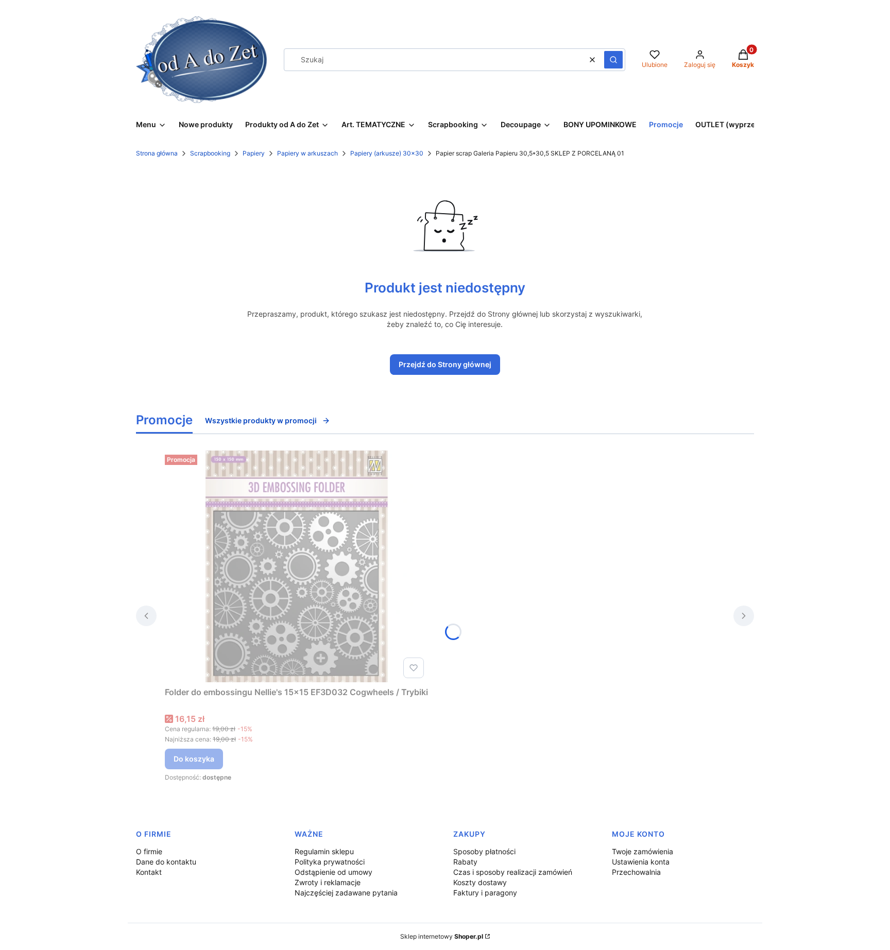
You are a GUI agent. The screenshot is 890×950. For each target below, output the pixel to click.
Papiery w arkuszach (307, 153)
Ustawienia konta (641, 861)
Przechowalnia (636, 872)
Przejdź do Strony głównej (445, 364)
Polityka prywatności (330, 861)
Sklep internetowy (441, 936)
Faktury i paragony (485, 892)
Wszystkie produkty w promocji (261, 420)
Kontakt (149, 872)
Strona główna (157, 153)
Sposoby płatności (484, 851)
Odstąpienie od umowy (333, 872)
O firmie (149, 851)
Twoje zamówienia (642, 851)
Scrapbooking (210, 153)
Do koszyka (194, 758)
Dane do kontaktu (166, 861)
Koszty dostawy (480, 882)
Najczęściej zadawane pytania (346, 892)
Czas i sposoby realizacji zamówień (512, 872)
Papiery (254, 153)
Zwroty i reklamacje (328, 882)
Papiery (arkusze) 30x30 (386, 153)
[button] (613, 59)
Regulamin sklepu (324, 851)
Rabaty (465, 861)
